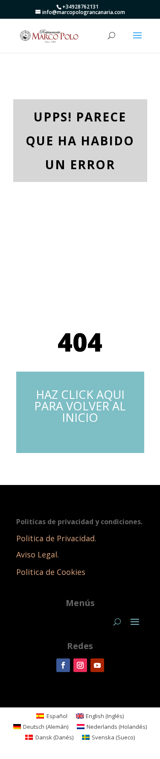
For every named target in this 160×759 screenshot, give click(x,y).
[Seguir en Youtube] (97, 665)
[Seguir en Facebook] (63, 665)
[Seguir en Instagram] (80, 665)
